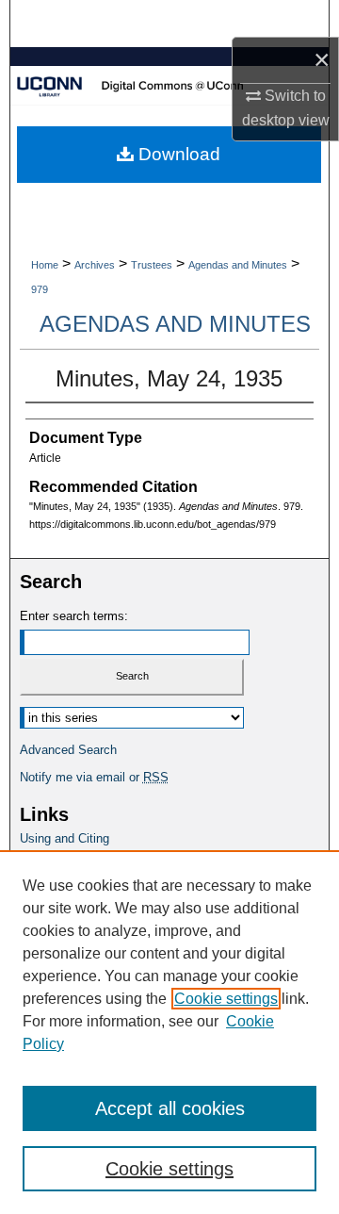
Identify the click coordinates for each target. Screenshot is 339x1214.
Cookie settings (226, 999)
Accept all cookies (170, 1108)
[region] (169, 1032)
